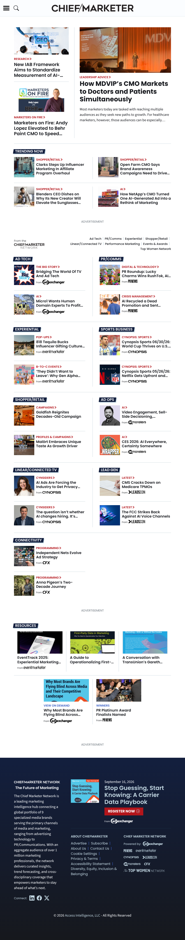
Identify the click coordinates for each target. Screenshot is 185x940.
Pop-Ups (42, 337)
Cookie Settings (84, 853)
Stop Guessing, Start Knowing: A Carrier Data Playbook (134, 795)
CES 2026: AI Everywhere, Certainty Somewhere (144, 444)
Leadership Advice (94, 77)
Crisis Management (137, 296)
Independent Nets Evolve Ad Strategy (58, 555)
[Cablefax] (46, 563)
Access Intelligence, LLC (82, 915)
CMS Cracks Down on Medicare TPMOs (141, 484)
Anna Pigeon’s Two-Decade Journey (54, 584)
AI (121, 189)
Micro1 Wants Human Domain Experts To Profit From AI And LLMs (58, 305)
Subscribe (99, 843)
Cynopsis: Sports (135, 337)
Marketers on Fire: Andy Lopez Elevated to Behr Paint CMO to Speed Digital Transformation (41, 131)
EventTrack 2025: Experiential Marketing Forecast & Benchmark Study (38, 664)
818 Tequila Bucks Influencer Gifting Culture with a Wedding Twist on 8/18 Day (59, 348)
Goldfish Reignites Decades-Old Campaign (58, 414)
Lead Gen (109, 470)
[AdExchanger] (53, 282)
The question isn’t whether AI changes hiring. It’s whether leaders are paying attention (60, 518)
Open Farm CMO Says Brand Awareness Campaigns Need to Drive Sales (143, 171)
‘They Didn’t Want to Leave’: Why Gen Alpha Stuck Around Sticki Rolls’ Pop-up (59, 378)
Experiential (133, 239)
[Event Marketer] (53, 352)
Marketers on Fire (28, 117)
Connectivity (28, 540)
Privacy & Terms (84, 858)
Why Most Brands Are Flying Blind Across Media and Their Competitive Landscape (66, 717)
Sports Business (116, 329)
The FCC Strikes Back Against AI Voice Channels (146, 514)
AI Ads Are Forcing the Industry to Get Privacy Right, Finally (57, 487)
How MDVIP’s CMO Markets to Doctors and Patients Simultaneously (124, 91)
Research (21, 58)
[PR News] (132, 282)
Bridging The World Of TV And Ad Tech (58, 273)
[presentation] (41, 41)
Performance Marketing (122, 244)
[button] (6, 8)
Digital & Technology (139, 266)
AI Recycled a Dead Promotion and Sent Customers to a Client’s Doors (143, 308)
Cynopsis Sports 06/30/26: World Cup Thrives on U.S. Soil (146, 346)
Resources (25, 625)
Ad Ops (107, 400)
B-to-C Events (47, 366)
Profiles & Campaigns (53, 437)
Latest (127, 477)
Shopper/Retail (48, 159)
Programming (47, 548)
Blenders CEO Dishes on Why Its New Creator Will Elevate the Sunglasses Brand (58, 201)
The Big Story (46, 266)
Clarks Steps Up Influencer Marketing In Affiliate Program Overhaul (60, 169)
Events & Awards (155, 244)
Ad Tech (96, 239)
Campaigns (45, 407)
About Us (78, 848)
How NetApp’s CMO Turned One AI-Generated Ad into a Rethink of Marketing (145, 198)
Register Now (122, 811)
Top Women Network (155, 249)
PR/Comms (113, 239)
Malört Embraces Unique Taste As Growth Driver (58, 444)
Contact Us (99, 848)
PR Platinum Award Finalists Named (113, 712)
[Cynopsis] (137, 352)
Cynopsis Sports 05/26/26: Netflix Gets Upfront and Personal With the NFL (146, 376)
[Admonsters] (137, 422)
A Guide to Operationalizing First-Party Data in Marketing (91, 662)
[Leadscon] (136, 493)
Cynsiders (44, 477)
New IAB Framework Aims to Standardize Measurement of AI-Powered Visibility (37, 72)
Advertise (79, 843)
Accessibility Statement (90, 864)
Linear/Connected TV (86, 244)
